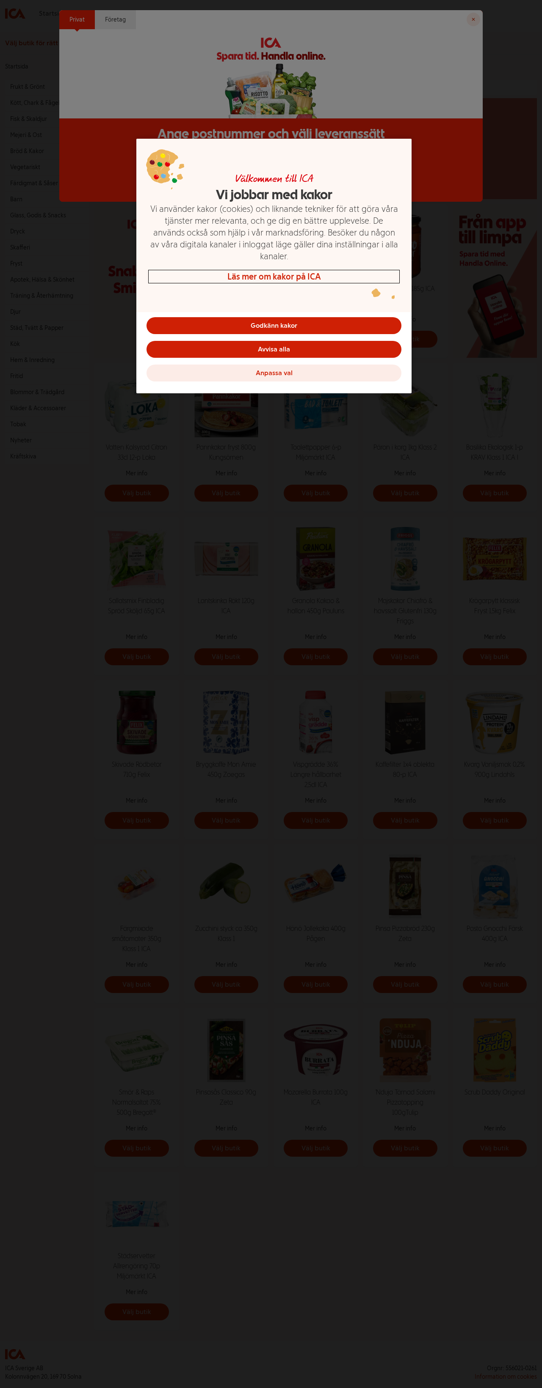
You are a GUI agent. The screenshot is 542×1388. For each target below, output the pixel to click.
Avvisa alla (274, 349)
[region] (274, 266)
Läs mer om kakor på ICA (274, 277)
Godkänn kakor (274, 325)
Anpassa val (274, 373)
